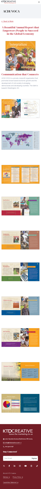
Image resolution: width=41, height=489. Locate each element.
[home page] (18, 432)
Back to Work (8, 21)
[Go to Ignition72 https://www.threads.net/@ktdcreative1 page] (31, 466)
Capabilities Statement (10, 482)
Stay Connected (10, 451)
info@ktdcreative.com (12, 442)
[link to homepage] (9, 2)
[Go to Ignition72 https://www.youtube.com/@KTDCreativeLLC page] (26, 466)
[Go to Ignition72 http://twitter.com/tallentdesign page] (4, 466)
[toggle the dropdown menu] (39, 2)
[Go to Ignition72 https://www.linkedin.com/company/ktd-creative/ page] (14, 466)
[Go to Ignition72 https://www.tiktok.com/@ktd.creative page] (37, 466)
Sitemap (5, 477)
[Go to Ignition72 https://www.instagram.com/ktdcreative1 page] (20, 466)
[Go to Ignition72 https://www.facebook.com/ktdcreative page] (9, 466)
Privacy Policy (17, 477)
